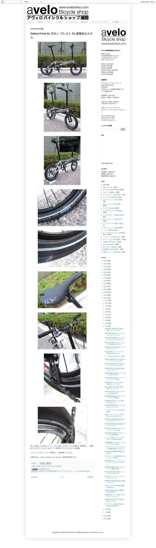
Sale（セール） (108, 187)
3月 (106, 326)
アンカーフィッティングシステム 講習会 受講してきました (115, 447)
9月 (106, 309)
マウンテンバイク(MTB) (111, 228)
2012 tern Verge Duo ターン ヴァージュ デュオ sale (115, 429)
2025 (105, 264)
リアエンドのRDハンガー (39, 453)
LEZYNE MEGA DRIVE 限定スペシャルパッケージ (115, 420)
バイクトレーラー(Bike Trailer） (113, 223)
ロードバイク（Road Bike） (112, 239)
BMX (104, 185)
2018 (105, 284)
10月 (107, 306)
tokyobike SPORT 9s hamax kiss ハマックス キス (114, 329)
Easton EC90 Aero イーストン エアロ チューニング (115, 334)
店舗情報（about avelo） (111, 249)
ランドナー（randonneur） (112, 237)
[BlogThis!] (43, 463)
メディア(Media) (108, 230)
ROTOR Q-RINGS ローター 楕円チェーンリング (115, 406)
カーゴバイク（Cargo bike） (112, 195)
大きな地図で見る (107, 163)
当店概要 (115, 22)
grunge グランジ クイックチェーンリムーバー (115, 477)
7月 (106, 315)
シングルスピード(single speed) (113, 215)
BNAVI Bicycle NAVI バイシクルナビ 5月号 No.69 (115, 374)
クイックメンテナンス (99, 22)
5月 (106, 320)
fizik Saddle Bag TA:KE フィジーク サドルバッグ (115, 472)
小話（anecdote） (109, 244)
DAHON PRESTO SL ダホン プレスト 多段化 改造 (115, 468)
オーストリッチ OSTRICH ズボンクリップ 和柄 (115, 457)
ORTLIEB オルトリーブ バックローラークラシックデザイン (115, 462)
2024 (105, 266)
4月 (106, 323)
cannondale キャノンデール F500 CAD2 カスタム (114, 352)
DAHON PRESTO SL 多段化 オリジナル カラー (115, 424)
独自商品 (84, 22)
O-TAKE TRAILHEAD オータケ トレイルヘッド (115, 348)
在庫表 (39, 22)
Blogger (100, 532)
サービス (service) (109, 208)
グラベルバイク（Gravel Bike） (113, 200)
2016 (105, 289)
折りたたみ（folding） (55, 466)
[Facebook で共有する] (48, 463)
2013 (105, 298)
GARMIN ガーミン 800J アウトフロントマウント (115, 495)
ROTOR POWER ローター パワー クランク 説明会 (115, 397)
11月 (107, 303)
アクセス (49, 22)
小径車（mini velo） (42, 466)
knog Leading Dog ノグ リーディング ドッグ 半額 (115, 378)
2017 (105, 286)
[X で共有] (45, 463)
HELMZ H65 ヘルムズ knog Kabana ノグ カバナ (114, 383)
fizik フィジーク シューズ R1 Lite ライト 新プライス (114, 415)
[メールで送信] (41, 463)
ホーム (31, 22)
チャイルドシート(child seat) (112, 219)
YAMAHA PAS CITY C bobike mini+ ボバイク (114, 500)
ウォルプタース (71, 22)
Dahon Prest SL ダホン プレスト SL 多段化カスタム (115, 343)
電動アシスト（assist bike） (112, 252)
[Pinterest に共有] (50, 463)
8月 (106, 312)
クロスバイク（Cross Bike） (112, 204)
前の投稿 (90, 477)
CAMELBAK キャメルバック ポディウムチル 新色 (115, 443)
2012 (105, 516)
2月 (106, 509)
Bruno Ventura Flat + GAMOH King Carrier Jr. (114, 491)
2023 (105, 269)
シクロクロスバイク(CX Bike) (112, 211)
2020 (105, 278)
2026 (105, 261)
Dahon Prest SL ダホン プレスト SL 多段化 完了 (115, 392)
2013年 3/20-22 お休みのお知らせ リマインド (114, 369)
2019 (105, 281)
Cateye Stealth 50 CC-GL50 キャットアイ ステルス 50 (115, 364)
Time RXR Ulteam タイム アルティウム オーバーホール (115, 338)
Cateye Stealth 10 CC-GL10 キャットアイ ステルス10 (115, 360)
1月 (106, 512)
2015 (105, 292)
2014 (105, 295)
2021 (105, 275)
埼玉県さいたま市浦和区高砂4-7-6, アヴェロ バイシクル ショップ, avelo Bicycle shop (64, 471)
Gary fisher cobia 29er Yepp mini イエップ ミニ (114, 387)
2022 (105, 272)
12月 (107, 300)
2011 (105, 519)
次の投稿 (34, 477)
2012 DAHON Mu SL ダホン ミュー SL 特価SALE (115, 434)
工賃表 (59, 22)
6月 (106, 317)
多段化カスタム (47, 446)
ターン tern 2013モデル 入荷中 (115, 356)
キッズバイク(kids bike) (111, 197)
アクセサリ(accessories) (111, 190)
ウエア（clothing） (109, 192)
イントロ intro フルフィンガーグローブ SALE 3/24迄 (115, 438)
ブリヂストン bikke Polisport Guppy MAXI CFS (114, 505)
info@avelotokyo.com (47, 457)
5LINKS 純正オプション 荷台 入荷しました (114, 401)
